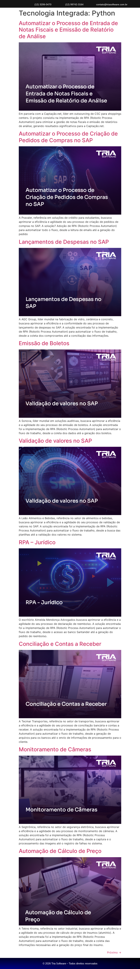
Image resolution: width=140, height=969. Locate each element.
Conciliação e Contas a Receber (60, 644)
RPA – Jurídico (37, 542)
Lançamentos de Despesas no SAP (64, 241)
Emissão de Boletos (44, 343)
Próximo (114, 952)
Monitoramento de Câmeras (55, 749)
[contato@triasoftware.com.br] (92, 4)
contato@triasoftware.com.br (111, 4)
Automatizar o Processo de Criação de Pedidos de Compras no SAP (68, 136)
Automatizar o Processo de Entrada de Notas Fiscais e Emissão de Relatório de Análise (68, 30)
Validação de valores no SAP (55, 440)
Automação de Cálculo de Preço (60, 851)
